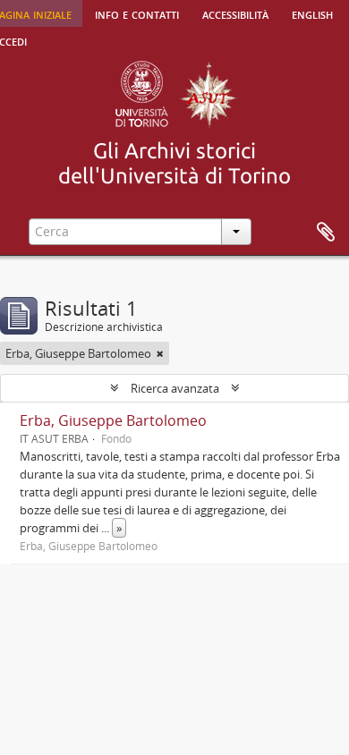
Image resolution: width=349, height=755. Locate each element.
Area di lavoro (325, 232)
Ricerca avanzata (175, 388)
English (312, 13)
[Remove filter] (160, 353)
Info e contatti (137, 13)
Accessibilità (235, 13)
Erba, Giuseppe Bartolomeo (113, 420)
